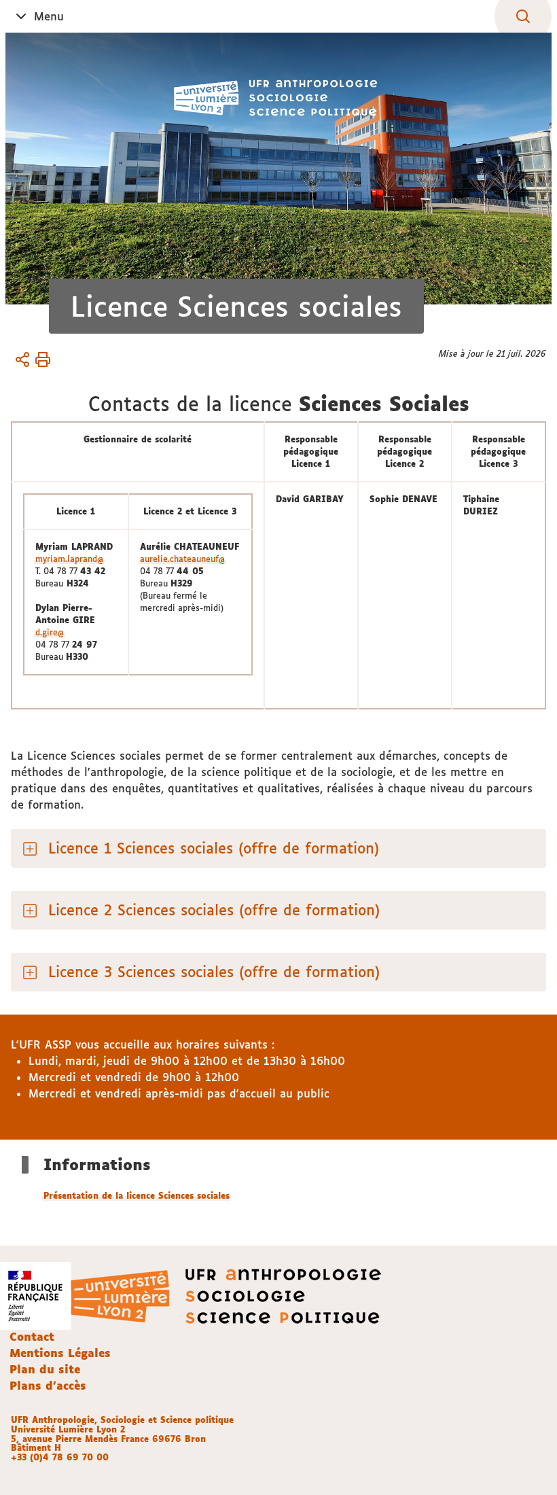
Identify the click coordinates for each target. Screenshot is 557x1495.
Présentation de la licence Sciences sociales (136, 1196)
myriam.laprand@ (69, 559)
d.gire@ (49, 632)
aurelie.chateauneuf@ (182, 559)
